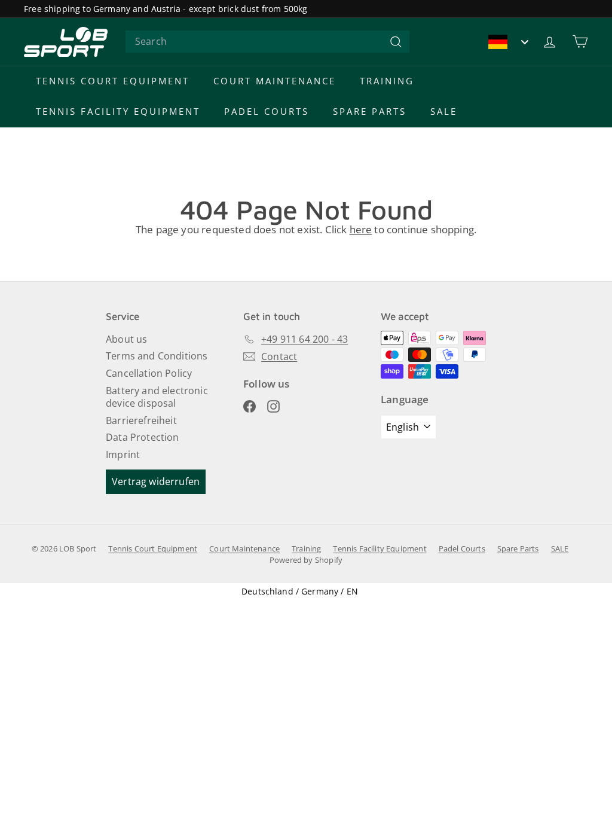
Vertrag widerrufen (156, 481)
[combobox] (267, 42)
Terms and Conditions (156, 355)
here (361, 229)
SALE (443, 111)
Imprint (123, 454)
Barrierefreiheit (141, 420)
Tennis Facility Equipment (118, 111)
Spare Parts (369, 111)
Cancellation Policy (149, 373)
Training (387, 81)
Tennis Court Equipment (112, 81)
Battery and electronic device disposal (157, 397)
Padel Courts (266, 111)
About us (126, 339)
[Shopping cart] (580, 41)
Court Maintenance (274, 81)
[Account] (549, 41)
